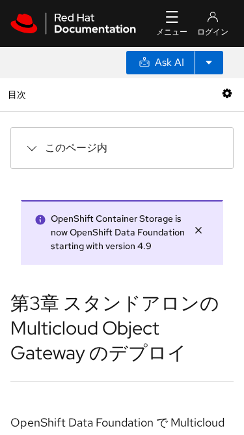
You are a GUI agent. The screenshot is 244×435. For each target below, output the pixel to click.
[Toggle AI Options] (209, 62)
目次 (18, 94)
